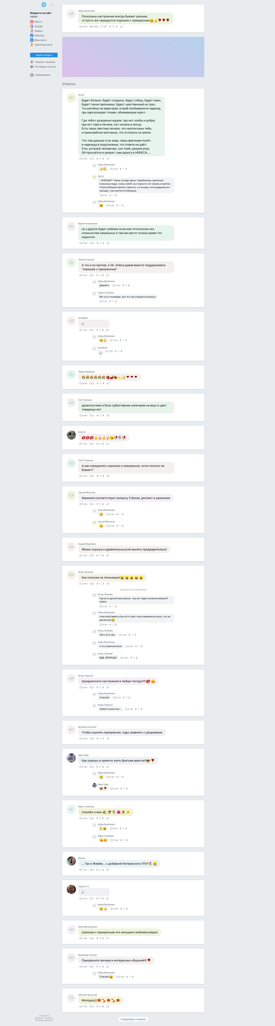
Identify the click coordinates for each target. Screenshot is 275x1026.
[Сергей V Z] (72, 889)
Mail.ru (38, 21)
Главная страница (45, 61)
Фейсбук (39, 35)
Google (39, 26)
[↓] (116, 26)
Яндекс (39, 30)
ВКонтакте (40, 40)
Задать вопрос (44, 55)
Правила (39, 1018)
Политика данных (43, 1020)
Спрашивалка (42, 74)
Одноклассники (43, 44)
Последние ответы (45, 66)
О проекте (44, 1015)
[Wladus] (72, 861)
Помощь (49, 1018)
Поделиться (121, 26)
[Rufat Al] (72, 435)
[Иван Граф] (72, 758)
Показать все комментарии (133, 590)
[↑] (110, 26)
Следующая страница (133, 1019)
